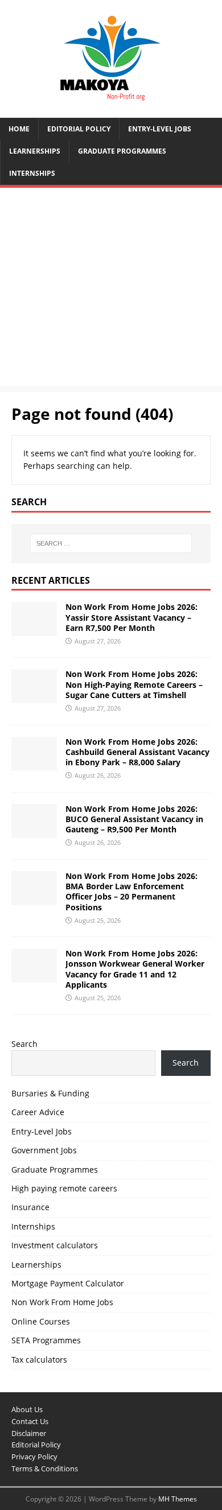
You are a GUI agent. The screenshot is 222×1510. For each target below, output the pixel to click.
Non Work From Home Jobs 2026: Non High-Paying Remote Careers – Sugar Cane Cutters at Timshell (134, 684)
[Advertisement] (111, 289)
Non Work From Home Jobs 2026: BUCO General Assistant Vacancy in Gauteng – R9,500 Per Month (134, 819)
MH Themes (177, 1499)
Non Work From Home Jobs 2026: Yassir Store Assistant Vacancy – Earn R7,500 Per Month (131, 617)
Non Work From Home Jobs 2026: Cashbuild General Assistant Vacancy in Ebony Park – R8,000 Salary (137, 752)
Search (24, 1043)
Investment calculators (54, 1245)
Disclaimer (28, 1433)
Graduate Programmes (122, 151)
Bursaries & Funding (50, 1093)
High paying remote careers (64, 1188)
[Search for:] (111, 543)
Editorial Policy (78, 129)
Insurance (30, 1207)
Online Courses (40, 1321)
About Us (27, 1409)
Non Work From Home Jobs (62, 1302)
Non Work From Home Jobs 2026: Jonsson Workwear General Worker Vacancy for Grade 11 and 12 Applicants (134, 969)
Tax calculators (39, 1359)
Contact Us (29, 1421)
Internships (32, 173)
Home (19, 129)
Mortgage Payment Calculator (67, 1283)
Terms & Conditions (44, 1468)
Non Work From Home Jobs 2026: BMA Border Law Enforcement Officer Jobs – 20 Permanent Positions (131, 891)
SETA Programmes (46, 1340)
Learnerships (34, 151)
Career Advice (37, 1112)
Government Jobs (44, 1150)
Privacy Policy (34, 1456)
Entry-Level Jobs (159, 129)
